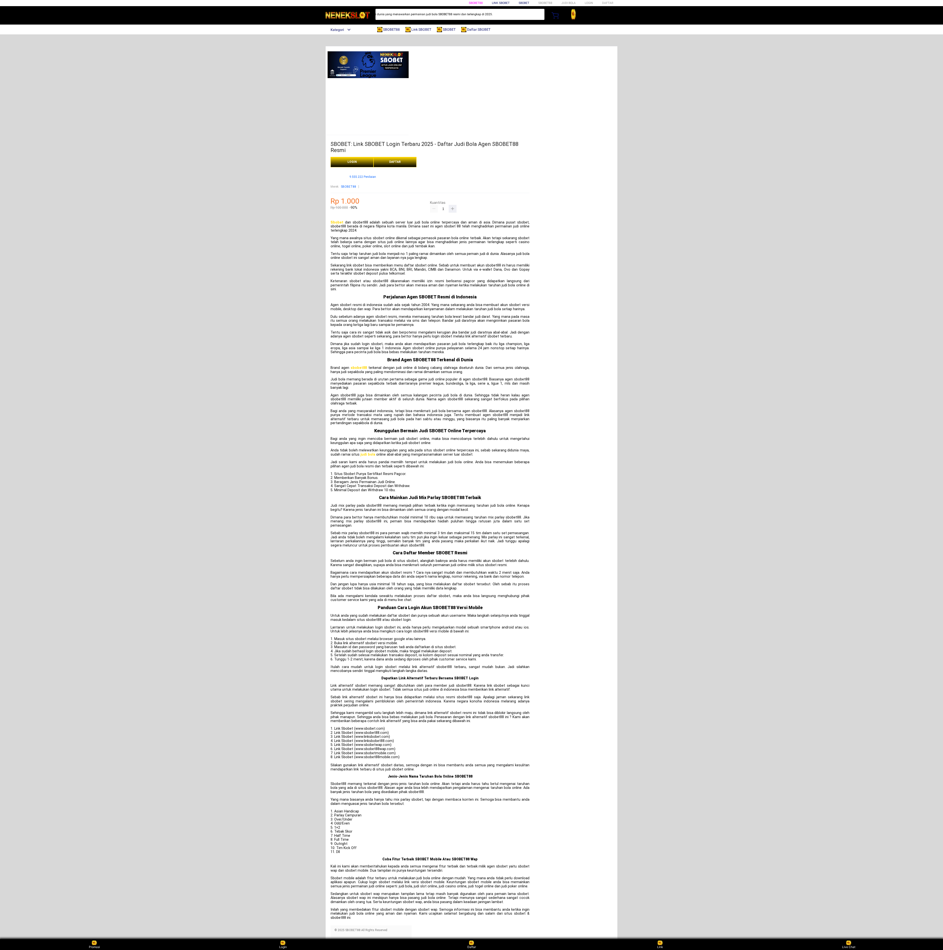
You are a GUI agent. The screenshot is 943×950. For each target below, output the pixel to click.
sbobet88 (359, 368)
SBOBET (524, 3)
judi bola (368, 454)
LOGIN (589, 3)
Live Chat (848, 947)
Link (660, 947)
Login (283, 947)
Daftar (471, 947)
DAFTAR (607, 3)
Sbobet (337, 222)
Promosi (94, 947)
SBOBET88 (476, 3)
